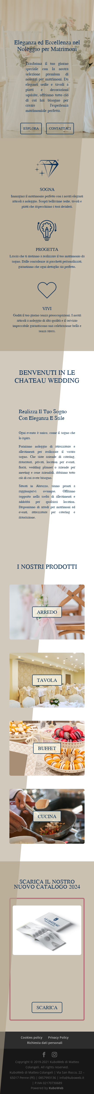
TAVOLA (47, 680)
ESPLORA (31, 128)
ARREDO (47, 612)
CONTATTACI (60, 128)
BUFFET (47, 748)
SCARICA (47, 1007)
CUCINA (47, 816)
